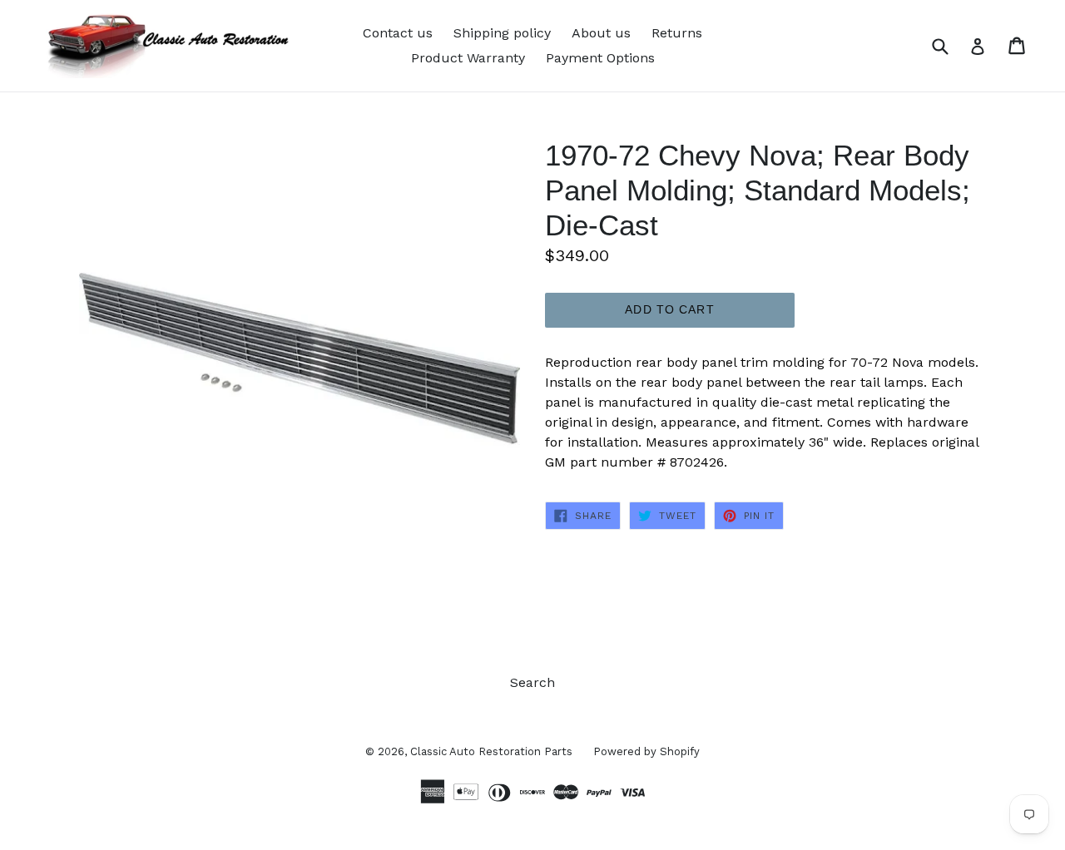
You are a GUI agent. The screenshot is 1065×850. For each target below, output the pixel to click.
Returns (676, 33)
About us (601, 33)
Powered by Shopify (646, 751)
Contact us (398, 33)
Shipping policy (502, 33)
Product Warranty (468, 58)
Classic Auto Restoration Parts (491, 751)
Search (532, 682)
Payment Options (600, 58)
